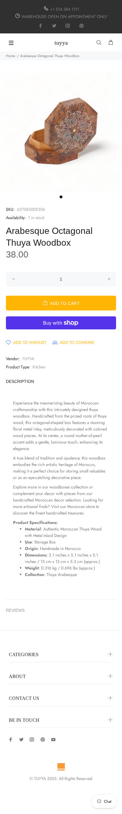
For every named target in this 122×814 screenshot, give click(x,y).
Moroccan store (81, 506)
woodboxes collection (68, 487)
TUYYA (28, 359)
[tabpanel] (61, 131)
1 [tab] (61, 196)
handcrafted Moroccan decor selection (47, 500)
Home (10, 56)
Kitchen (39, 367)
